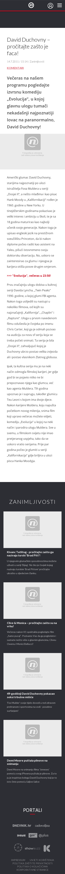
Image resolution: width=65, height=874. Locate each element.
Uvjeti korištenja (42, 860)
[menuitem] (50, 6)
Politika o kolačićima (32, 866)
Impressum (18, 860)
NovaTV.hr (33, 5)
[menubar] (50, 5)
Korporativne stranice (32, 869)
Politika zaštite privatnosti (32, 863)
